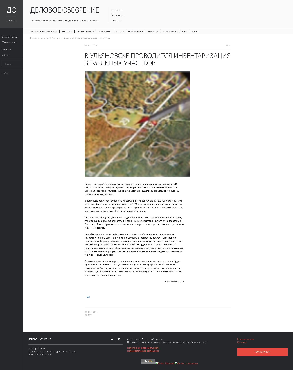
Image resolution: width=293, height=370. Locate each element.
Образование (170, 31)
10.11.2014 (92, 45)
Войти (5, 73)
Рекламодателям (245, 339)
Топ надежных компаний (43, 31)
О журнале (117, 9)
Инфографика (135, 31)
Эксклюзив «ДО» (85, 31)
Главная (34, 37)
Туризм (120, 31)
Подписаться (262, 352)
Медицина (153, 31)
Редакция (116, 20)
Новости (6, 49)
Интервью (67, 31)
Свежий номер (10, 36)
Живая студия (9, 41)
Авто (184, 31)
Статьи (5, 54)
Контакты (242, 342)
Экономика (105, 31)
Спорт (195, 31)
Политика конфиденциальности (143, 347)
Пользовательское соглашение (143, 350)
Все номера (117, 15)
